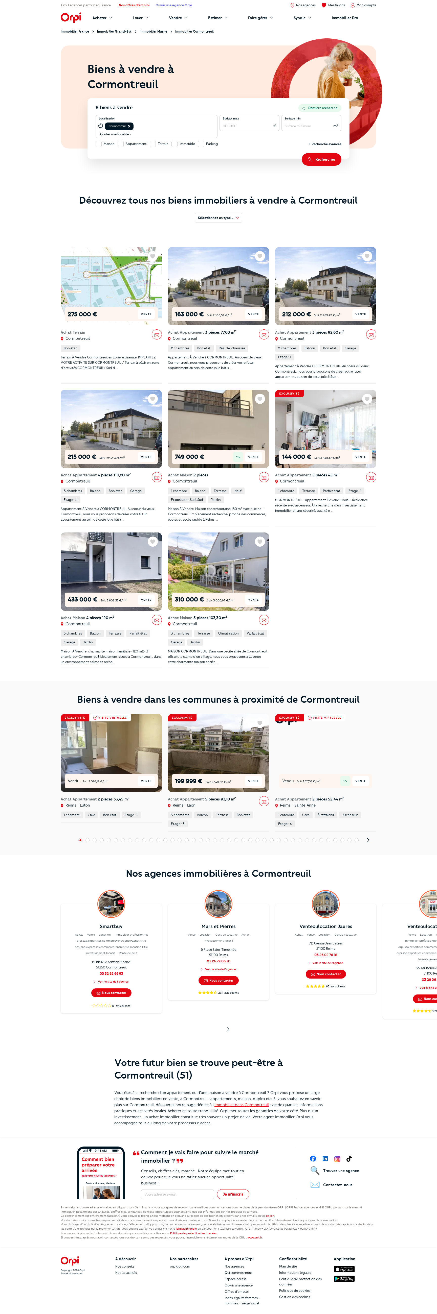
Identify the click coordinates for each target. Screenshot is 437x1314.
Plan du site (288, 1266)
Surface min (293, 118)
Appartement (136, 144)
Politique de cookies (294, 1290)
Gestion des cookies (294, 1297)
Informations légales (295, 1273)
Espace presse (236, 1279)
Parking (212, 144)
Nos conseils (124, 1266)
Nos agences (234, 1266)
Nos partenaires (184, 1259)
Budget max (231, 118)
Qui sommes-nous (238, 1273)
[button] (129, 126)
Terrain (163, 144)
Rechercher (325, 159)
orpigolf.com (180, 1266)
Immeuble (187, 144)
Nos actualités (126, 1273)
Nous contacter (113, 993)
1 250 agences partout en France (86, 5)
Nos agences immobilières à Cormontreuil (218, 873)
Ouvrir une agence (239, 1285)
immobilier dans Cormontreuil (241, 1105)
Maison (109, 144)
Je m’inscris (233, 1194)
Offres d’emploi (237, 1291)
